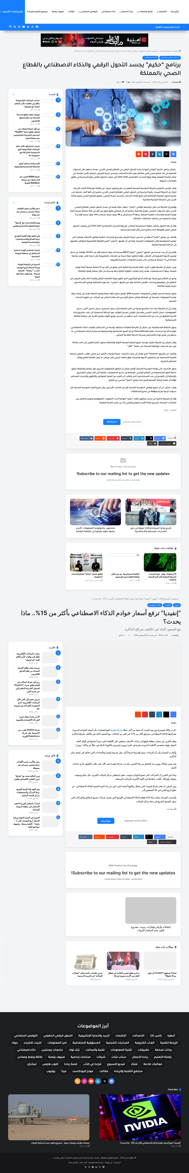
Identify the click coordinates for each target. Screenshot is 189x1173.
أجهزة (171, 1035)
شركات (100, 1057)
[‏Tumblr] (152, 154)
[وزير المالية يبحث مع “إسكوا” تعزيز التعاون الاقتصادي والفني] (50, 227)
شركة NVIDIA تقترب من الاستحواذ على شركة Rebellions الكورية (29, 180)
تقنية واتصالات (146, 12)
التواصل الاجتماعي (88, 12)
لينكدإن (31, 1064)
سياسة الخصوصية (96, 1163)
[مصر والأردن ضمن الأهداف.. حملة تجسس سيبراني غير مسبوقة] (50, 213)
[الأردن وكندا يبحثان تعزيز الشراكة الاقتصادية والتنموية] (50, 167)
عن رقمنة (109, 1163)
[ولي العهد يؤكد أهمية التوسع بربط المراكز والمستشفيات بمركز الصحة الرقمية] (50, 240)
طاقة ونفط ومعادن (29, 1057)
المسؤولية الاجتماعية (86, 1043)
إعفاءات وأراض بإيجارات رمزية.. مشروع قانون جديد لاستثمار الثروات (60, 1143)
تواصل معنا (73, 1163)
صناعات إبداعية (81, 1057)
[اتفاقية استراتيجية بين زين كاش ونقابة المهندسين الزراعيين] (123, 562)
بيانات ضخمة (163, 1050)
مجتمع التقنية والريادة (37, 12)
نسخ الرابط (112, 422)
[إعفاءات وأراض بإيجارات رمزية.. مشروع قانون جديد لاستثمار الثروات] (48, 1117)
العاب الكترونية (144, 1043)
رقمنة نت (175, 82)
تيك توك (74, 1050)
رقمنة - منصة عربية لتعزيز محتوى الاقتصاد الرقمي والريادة (76, 1158)
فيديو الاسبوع (116, 1064)
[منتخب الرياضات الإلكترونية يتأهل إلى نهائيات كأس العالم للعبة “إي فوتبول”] (50, 104)
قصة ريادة (70, 1064)
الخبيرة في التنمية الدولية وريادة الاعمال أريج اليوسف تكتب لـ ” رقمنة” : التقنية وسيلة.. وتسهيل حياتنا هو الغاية (28, 271)
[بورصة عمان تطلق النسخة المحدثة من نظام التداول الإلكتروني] (50, 119)
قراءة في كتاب (92, 1064)
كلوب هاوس (50, 1064)
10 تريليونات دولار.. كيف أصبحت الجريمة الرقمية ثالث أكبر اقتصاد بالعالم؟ (162, 577)
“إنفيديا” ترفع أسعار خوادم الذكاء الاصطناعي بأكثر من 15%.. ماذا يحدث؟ (150, 1143)
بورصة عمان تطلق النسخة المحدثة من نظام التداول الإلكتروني (28, 118)
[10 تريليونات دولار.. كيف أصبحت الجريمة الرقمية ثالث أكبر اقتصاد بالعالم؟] (160, 562)
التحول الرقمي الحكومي (148, 51)
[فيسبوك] (173, 154)
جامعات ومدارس (52, 1050)
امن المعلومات (57, 1043)
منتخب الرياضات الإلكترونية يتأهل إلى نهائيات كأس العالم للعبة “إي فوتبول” (27, 104)
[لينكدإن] (159, 154)
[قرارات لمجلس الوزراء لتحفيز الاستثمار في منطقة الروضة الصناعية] (50, 254)
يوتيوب (50, 1071)
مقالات (71, 12)
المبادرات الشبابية (117, 1043)
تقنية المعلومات (150, 58)
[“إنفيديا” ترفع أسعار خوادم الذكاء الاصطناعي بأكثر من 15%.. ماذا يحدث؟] (140, 1117)
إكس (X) (156, 1035)
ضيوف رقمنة (58, 12)
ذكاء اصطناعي (108, 12)
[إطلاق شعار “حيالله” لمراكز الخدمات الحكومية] (86, 562)
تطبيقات (143, 1050)
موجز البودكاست (82, 1071)
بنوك (15, 1043)
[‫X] (166, 154)
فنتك (134, 1064)
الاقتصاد (163, 12)
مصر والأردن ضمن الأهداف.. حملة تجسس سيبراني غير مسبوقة (28, 212)
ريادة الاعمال (127, 12)
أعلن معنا (83, 1163)
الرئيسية (175, 12)
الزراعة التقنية (169, 1043)
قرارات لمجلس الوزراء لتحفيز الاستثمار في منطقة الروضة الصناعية (27, 253)
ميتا (63, 1071)
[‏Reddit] (139, 154)
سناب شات (118, 1057)
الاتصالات (138, 1035)
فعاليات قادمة (153, 1064)
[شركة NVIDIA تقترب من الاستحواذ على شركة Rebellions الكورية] (50, 181)
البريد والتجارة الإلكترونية (93, 1035)
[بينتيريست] (146, 154)
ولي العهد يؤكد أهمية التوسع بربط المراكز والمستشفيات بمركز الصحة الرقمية (27, 239)
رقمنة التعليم (163, 1057)
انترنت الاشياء (32, 1043)
